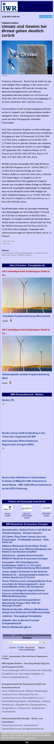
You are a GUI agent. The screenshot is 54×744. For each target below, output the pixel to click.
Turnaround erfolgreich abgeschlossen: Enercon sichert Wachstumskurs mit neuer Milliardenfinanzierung (25, 593)
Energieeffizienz (9, 708)
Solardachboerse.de (11, 698)
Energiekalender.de (19, 677)
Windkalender (38, 708)
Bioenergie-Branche (28, 694)
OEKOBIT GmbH (46, 515)
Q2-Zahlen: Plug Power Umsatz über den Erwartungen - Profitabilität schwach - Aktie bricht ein (25, 539)
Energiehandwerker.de (32, 729)
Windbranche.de (16, 691)
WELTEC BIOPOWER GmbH (27, 516)
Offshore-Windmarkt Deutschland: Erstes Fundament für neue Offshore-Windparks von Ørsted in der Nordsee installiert (27, 549)
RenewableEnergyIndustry (14, 701)
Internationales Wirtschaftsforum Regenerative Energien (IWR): (20, 443)
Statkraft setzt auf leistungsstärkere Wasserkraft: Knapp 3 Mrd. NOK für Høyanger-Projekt (21, 603)
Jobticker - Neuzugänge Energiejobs (22, 616)
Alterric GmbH (8, 515)
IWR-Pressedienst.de (30, 670)
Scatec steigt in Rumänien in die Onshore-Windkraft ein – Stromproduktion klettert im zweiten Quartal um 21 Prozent (25, 574)
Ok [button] (27, 742)
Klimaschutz (24, 708)
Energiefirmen (22, 704)
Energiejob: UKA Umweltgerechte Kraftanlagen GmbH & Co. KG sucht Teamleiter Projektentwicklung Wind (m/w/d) (25, 565)
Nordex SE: (8, 400)
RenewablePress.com (32, 698)
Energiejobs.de (36, 673)
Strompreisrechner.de (12, 725)
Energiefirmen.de (10, 673)
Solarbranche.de (9, 694)
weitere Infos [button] (30, 738)
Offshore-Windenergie (36, 691)
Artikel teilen (47, 16)
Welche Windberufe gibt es (16, 627)
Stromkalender (9, 711)
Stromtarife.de (30, 725)
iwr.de (4, 691)
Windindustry (34, 701)
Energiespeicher (38, 704)
